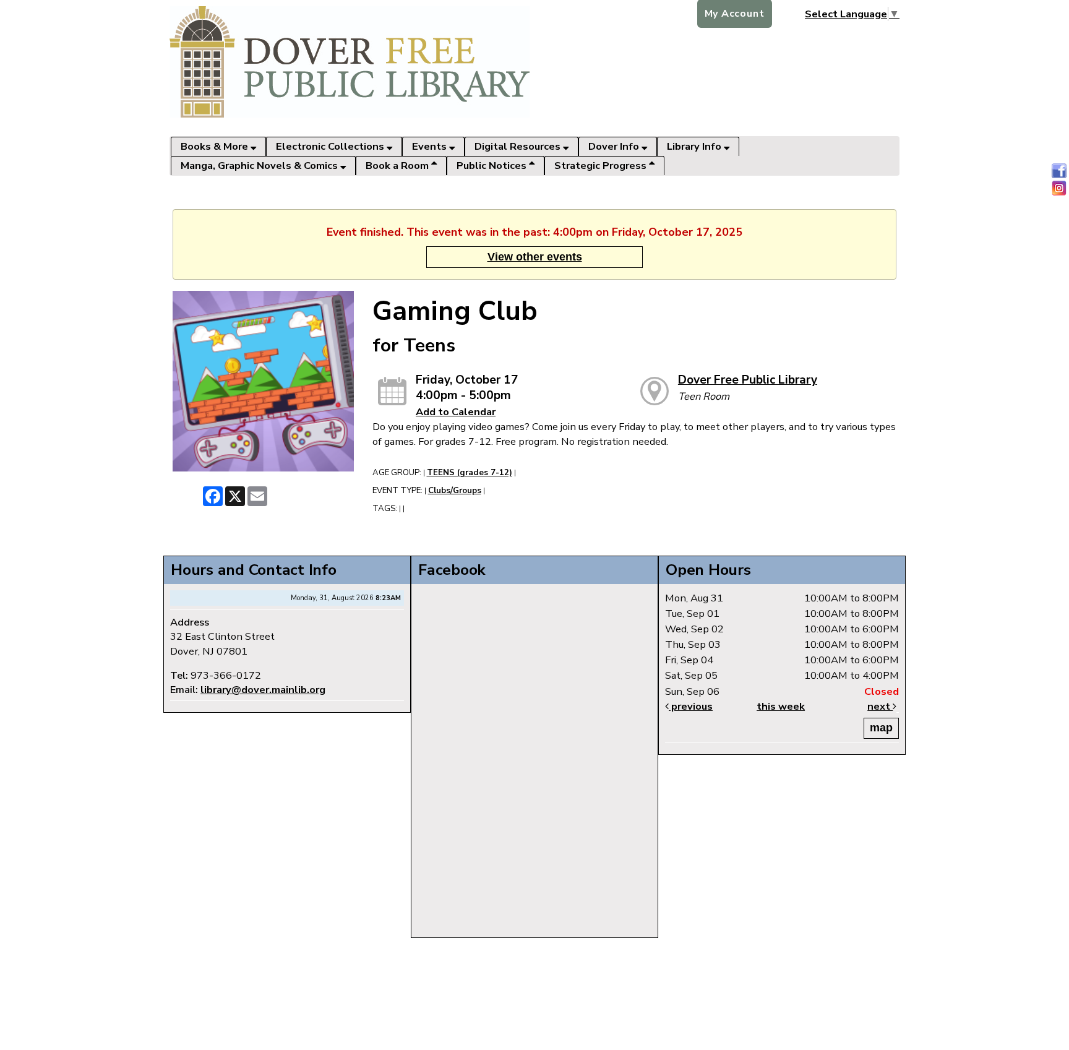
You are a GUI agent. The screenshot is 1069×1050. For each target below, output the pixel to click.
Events (430, 146)
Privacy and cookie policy (481, 950)
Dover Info (615, 146)
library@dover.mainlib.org (262, 689)
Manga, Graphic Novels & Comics (260, 165)
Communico (615, 950)
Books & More (216, 146)
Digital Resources (518, 146)
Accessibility (561, 950)
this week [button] (781, 706)
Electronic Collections (331, 146)
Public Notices (493, 165)
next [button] (880, 706)
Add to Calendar (456, 412)
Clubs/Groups (454, 490)
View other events (534, 257)
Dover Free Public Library (747, 380)
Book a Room (398, 165)
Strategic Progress (601, 165)
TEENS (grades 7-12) (469, 472)
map (881, 727)
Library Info (695, 146)
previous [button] (691, 706)
